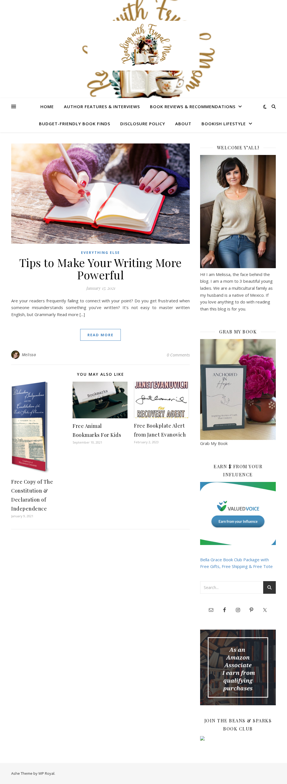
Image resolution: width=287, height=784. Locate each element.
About (183, 123)
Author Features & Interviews (102, 106)
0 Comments (178, 355)
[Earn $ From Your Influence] (238, 513)
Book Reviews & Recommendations (192, 106)
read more (100, 334)
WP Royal (46, 773)
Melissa (29, 354)
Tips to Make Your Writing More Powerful (100, 268)
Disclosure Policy (142, 123)
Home (47, 106)
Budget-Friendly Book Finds (74, 123)
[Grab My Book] (238, 389)
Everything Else (100, 252)
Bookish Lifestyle (224, 123)
